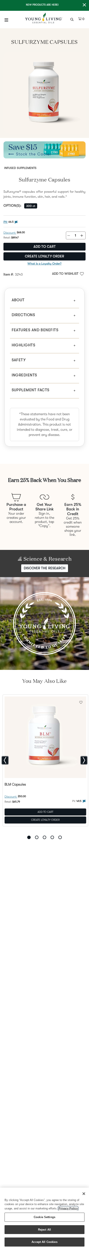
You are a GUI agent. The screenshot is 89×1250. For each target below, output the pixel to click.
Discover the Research (44, 568)
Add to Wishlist (65, 274)
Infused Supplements (20, 168)
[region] (44, 1219)
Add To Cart (45, 811)
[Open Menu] (6, 20)
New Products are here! (42, 4)
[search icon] (72, 19)
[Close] (84, 1193)
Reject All (44, 1229)
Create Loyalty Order (44, 256)
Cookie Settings (44, 1217)
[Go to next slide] (84, 760)
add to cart (44, 247)
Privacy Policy (68, 1208)
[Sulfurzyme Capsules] (44, 93)
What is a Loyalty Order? (44, 263)
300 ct (30, 206)
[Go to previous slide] (5, 760)
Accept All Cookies (44, 1242)
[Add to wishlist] (81, 702)
